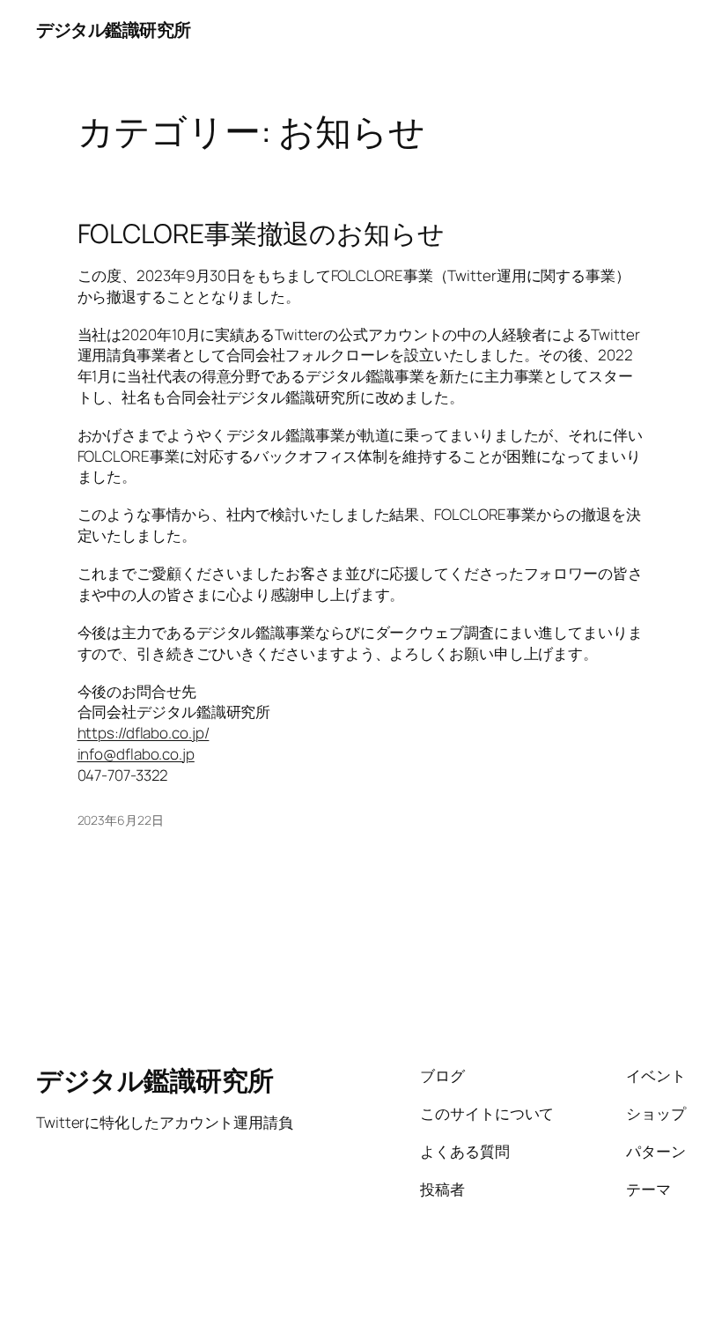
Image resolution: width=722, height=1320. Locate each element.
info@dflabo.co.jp (136, 754)
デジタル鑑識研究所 (113, 29)
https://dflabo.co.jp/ (143, 733)
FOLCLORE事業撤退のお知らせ (261, 233)
